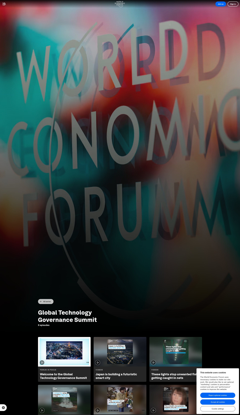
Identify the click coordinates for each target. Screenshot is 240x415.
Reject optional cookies (218, 395)
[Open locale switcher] (3, 407)
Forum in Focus (48, 370)
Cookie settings (218, 409)
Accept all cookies (218, 402)
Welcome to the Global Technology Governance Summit (63, 376)
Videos (99, 370)
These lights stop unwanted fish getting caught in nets (174, 376)
